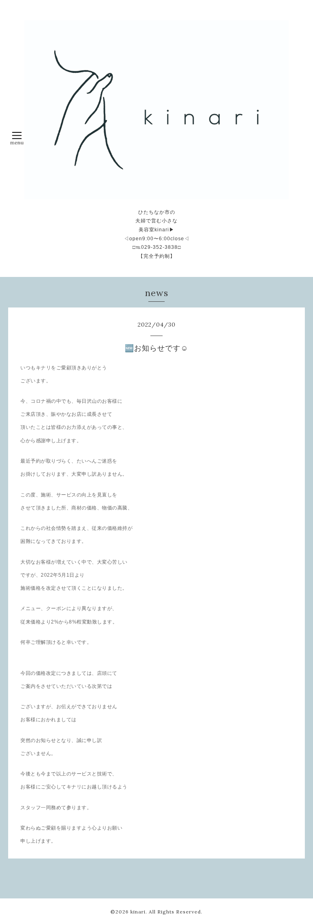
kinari (137, 912)
